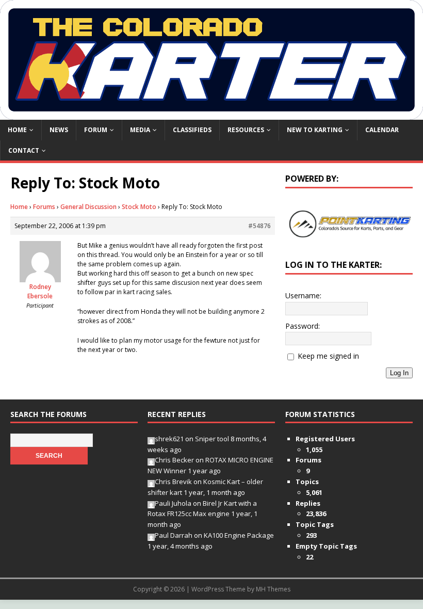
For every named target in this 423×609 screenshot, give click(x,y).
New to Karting (315, 129)
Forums (44, 206)
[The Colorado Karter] (211, 114)
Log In (399, 373)
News (59, 129)
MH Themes (273, 589)
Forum (95, 129)
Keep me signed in (328, 356)
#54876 (259, 225)
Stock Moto (139, 206)
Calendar (382, 129)
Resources (245, 129)
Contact (23, 150)
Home (17, 129)
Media (140, 129)
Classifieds (192, 129)
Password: (302, 326)
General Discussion (88, 206)
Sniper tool (212, 438)
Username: (303, 295)
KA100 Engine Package (239, 535)
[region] (349, 224)
